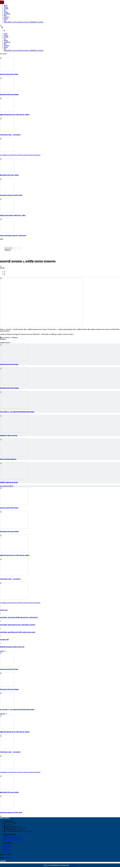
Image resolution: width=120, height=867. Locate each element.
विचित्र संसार (12, 22)
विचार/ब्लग (22, 22)
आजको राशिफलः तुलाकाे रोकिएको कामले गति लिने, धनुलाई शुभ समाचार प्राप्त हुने (17, 632)
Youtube (7, 850)
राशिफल (6, 22)
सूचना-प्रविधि (29, 22)
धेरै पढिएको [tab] (10, 486)
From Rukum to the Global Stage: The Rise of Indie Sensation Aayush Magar (20, 155)
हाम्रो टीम (3, 861)
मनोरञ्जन (6, 17)
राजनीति (6, 8)
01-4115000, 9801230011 (13, 838)
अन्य (5, 20)
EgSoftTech (72, 865)
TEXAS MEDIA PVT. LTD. (13, 836)
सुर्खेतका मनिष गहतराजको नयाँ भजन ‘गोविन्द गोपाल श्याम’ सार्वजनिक (14, 114)
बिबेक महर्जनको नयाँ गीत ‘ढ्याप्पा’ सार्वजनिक (9, 175)
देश (4, 10)
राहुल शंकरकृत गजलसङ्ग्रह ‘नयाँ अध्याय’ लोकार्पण (11, 195)
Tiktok (7, 851)
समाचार (6, 7)
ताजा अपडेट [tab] (3, 486)
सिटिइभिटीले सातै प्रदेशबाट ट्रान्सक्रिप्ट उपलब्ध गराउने (12, 647)
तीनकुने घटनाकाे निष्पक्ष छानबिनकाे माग (8, 459)
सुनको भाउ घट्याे (3, 610)
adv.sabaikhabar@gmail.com (14, 839)
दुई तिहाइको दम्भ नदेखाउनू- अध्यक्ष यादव (8, 435)
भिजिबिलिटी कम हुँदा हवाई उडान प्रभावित (9, 482)
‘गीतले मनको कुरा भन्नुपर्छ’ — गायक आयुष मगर (10, 134)
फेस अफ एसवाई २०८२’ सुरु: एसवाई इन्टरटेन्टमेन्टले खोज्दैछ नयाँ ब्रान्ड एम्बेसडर (17, 412)
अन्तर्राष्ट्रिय (7, 14)
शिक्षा (5, 15)
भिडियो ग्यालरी (37, 22)
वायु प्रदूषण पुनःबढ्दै (4, 639)
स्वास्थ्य (18, 22)
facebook (7, 844)
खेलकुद (6, 19)
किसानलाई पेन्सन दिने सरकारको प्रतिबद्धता (9, 94)
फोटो (42, 22)
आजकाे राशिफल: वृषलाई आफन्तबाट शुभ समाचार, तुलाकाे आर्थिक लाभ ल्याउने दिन (17, 625)
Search (8, 250)
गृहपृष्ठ (5, 5)
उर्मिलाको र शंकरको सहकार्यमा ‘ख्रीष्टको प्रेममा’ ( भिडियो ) (13, 215)
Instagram (8, 846)
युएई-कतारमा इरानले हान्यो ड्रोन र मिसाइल (9, 74)
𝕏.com (6, 848)
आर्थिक (6, 12)
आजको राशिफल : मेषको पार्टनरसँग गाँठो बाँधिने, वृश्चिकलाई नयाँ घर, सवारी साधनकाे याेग (19, 617)
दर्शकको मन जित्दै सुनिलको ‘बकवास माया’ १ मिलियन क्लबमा (13, 235)
